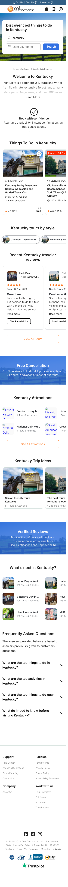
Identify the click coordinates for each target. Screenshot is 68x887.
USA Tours (24, 69)
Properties (40, 802)
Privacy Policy (42, 768)
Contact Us (8, 778)
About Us (7, 792)
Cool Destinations (31, 841)
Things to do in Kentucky (42, 69)
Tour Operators (43, 792)
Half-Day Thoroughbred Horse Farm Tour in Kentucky (28, 275)
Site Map (9, 849)
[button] (32, 665)
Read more (13, 313)
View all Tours (33, 339)
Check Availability (19, 321)
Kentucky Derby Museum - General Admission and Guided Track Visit (21, 189)
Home (15, 69)
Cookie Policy (42, 773)
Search (51, 46)
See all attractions (33, 444)
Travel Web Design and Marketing (34, 849)
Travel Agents (42, 807)
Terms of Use (42, 762)
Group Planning (10, 773)
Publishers (40, 797)
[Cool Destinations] (20, 9)
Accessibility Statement (47, 778)
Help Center (9, 762)
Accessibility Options (13, 768)
